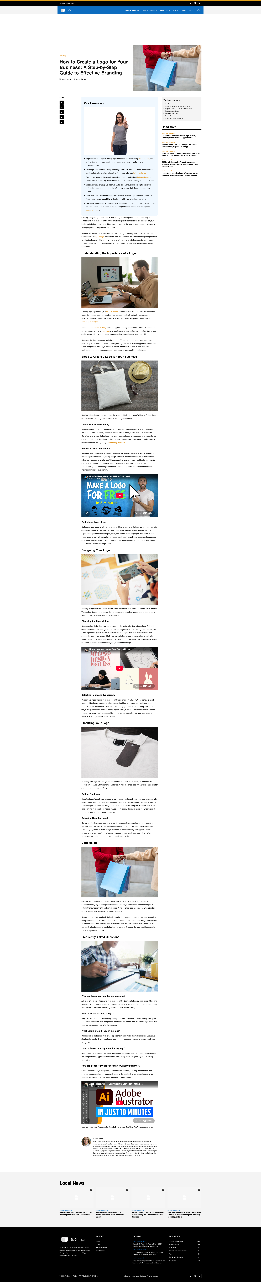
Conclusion (168, 116)
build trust (105, 330)
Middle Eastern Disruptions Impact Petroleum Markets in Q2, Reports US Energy (179, 145)
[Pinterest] (62, 112)
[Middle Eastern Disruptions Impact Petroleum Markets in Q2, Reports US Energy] (112, 1197)
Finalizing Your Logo (171, 113)
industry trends (143, 177)
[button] (198, 10)
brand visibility (100, 327)
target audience (139, 172)
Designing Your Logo (172, 111)
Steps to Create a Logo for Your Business (178, 109)
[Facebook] (186, 3)
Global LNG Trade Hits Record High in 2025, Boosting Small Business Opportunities (179, 136)
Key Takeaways (170, 104)
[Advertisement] (130, 29)
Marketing (63, 55)
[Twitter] (195, 3)
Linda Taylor (81, 79)
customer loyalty (92, 210)
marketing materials (117, 442)
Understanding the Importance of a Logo (178, 106)
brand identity (144, 158)
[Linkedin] (190, 3)
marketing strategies (89, 321)
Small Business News (168, 133)
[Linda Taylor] (86, 1147)
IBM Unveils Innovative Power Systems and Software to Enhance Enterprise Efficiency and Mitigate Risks (180, 164)
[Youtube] (199, 3)
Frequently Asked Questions (174, 118)
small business (112, 311)
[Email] (62, 122)
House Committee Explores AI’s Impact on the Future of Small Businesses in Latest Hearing (179, 174)
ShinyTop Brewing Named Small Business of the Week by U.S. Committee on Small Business (180, 154)
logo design (99, 236)
